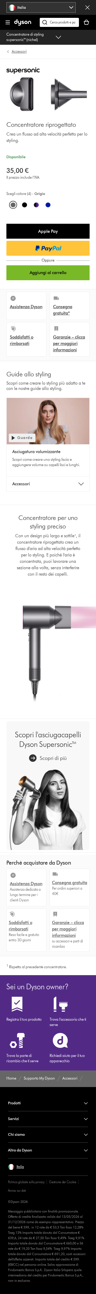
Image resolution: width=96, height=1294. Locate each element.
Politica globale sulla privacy (26, 1182)
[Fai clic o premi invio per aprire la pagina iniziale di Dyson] (22, 24)
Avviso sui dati (17, 1191)
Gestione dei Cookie (62, 1182)
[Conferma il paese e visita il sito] (87, 7)
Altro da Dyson (20, 1150)
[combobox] (41, 7)
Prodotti (14, 1103)
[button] (48, 231)
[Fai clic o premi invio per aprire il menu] (7, 22)
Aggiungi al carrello (48, 272)
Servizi (13, 1119)
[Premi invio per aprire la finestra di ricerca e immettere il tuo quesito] (59, 22)
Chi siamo (16, 1134)
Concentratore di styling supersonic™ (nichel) (25, 37)
